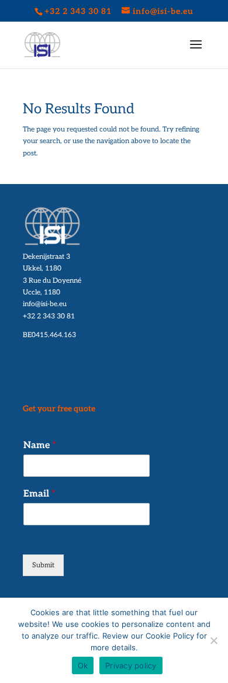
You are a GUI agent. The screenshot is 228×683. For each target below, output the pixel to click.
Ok (83, 665)
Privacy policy (131, 665)
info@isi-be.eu (45, 304)
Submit (43, 565)
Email (39, 494)
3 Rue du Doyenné (52, 280)
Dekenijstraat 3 (46, 256)
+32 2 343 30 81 (49, 316)
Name (39, 445)
